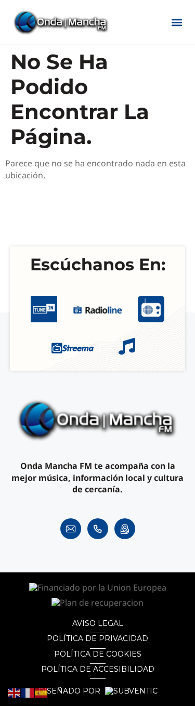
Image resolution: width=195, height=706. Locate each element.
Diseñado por (70, 691)
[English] (14, 692)
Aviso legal (97, 623)
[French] (28, 692)
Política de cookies (97, 654)
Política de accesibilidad (97, 669)
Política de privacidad (97, 638)
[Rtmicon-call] (97, 528)
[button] (176, 22)
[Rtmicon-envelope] (70, 528)
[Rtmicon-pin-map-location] (124, 528)
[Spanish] (41, 692)
